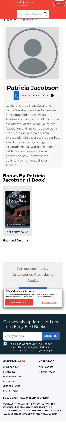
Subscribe (59, 3)
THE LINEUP (8, 381)
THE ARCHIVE (9, 372)
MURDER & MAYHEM (12, 386)
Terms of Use (46, 367)
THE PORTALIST (10, 391)
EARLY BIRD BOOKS (12, 377)
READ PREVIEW (15, 232)
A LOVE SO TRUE (10, 367)
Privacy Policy (47, 372)
